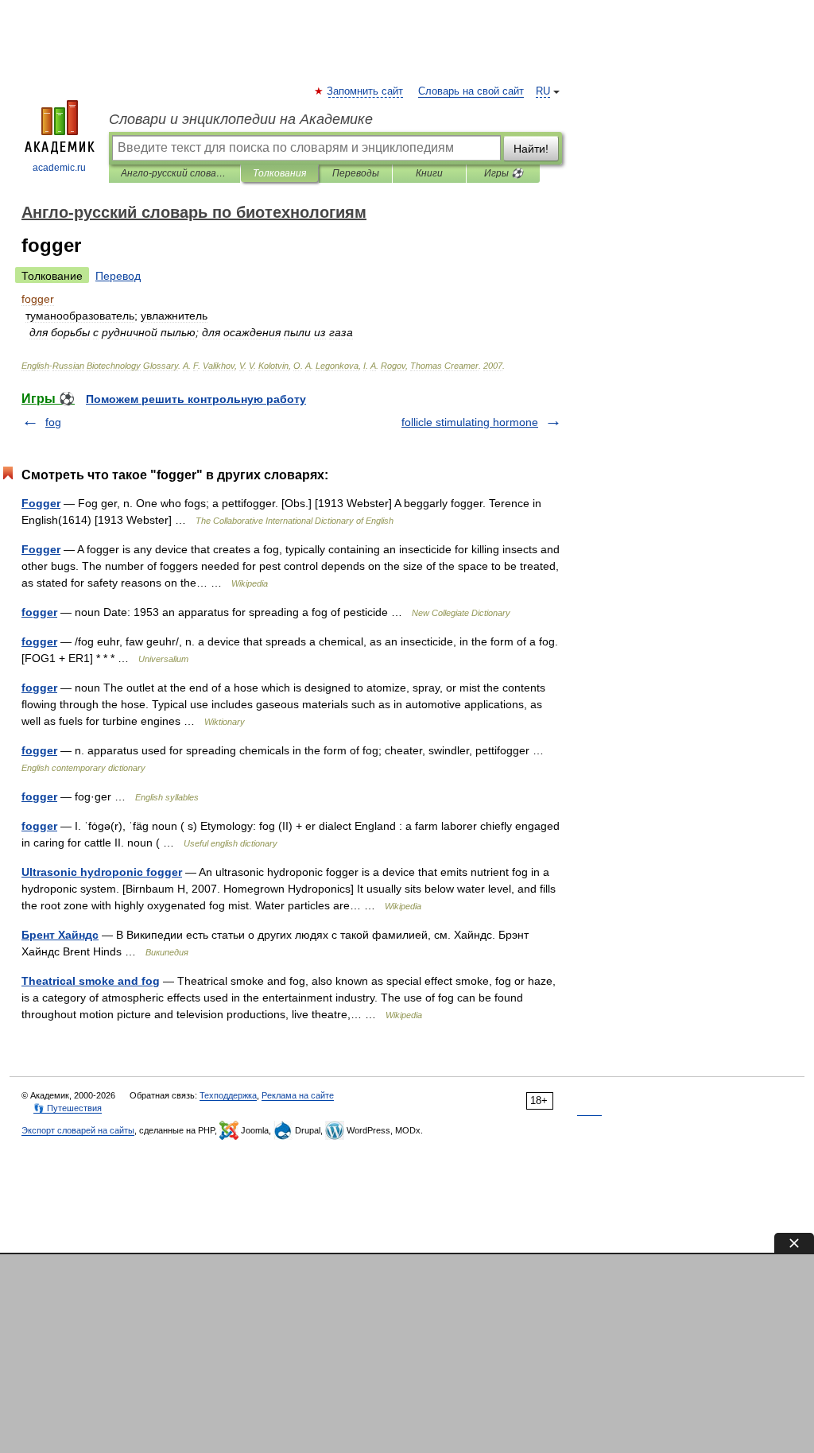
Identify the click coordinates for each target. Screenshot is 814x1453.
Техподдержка (228, 1095)
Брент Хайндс (60, 934)
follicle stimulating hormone (469, 422)
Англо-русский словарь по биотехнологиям (174, 173)
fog (53, 422)
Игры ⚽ (503, 173)
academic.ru (59, 167)
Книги (429, 173)
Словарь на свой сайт (471, 91)
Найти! (531, 148)
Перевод (118, 275)
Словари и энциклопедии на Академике (241, 119)
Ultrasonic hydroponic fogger (101, 872)
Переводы (355, 173)
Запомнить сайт (365, 91)
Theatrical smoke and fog (90, 980)
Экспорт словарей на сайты (77, 1130)
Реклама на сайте (298, 1095)
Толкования (279, 173)
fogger (39, 612)
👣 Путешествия (67, 1108)
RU (543, 91)
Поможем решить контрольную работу (196, 399)
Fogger (40, 503)
